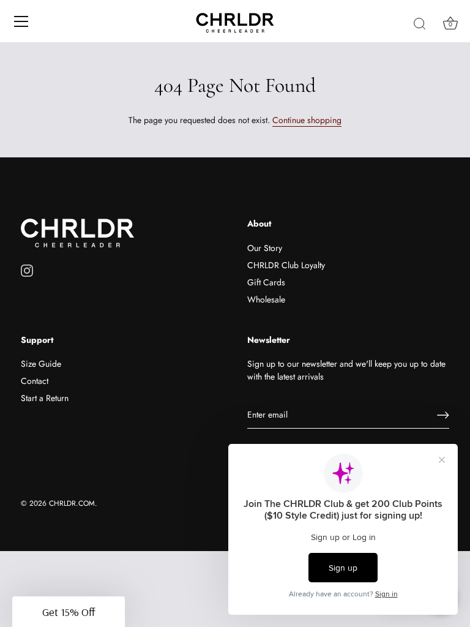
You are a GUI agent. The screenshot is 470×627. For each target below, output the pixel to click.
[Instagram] (27, 269)
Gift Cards (266, 282)
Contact (34, 381)
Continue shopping (306, 120)
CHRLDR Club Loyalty (286, 265)
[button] (68, 611)
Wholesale (266, 299)
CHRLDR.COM (72, 503)
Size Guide (41, 364)
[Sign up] (443, 415)
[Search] (419, 23)
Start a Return (45, 398)
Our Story (264, 248)
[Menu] (21, 21)
